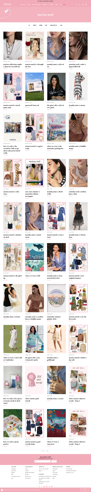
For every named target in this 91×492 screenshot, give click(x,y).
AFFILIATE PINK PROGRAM (71, 470)
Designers (13, 468)
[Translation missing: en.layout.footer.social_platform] (39, 486)
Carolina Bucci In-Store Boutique (44, 482)
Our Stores (55, 472)
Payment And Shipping (29, 472)
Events (54, 470)
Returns (27, 474)
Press (54, 478)
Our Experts (55, 474)
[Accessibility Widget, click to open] (2, 490)
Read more (5, 68)
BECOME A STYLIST (70, 472)
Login (26, 468)
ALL (29, 25)
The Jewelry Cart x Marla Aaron (44, 479)
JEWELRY (34, 25)
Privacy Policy (28, 476)
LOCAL (61, 25)
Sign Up (54, 461)
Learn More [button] (38, 489)
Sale (12, 478)
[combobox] (74, 4)
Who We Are (55, 468)
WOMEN (40, 25)
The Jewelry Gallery (15, 476)
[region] (45, 1)
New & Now (13, 470)
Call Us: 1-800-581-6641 (44, 468)
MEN (46, 25)
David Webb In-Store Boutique (45, 476)
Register (27, 470)
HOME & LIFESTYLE (53, 25)
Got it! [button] (85, 489)
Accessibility (28, 478)
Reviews (54, 476)
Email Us (40, 470)
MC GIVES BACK (69, 468)
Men (12, 474)
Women (12, 472)
